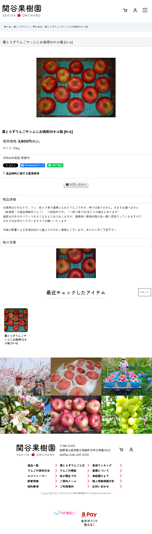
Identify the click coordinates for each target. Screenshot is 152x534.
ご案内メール (68, 481)
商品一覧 (33, 465)
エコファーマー (37, 476)
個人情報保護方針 (103, 481)
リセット (144, 292)
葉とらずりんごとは (72, 465)
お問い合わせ (100, 486)
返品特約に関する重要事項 (22, 173)
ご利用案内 (67, 486)
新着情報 (33, 481)
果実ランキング (102, 465)
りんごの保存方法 (39, 470)
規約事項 (33, 486)
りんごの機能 (68, 470)
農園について (100, 470)
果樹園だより (100, 476)
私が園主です (68, 476)
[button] (144, 10)
